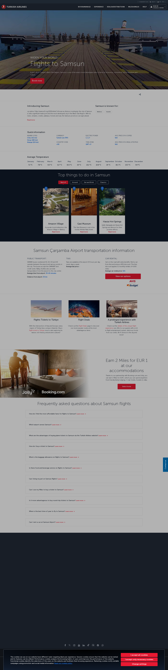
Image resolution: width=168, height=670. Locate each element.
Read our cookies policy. (63, 663)
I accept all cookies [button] (139, 655)
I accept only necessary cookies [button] (139, 659)
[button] (139, 664)
